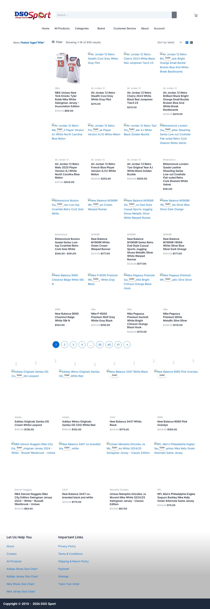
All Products (14, 561)
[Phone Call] (168, 603)
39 (99, 344)
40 (109, 344)
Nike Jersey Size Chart (21, 591)
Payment (63, 568)
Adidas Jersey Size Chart (22, 576)
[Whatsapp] (175, 603)
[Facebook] (190, 603)
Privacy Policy (67, 546)
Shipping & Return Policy (73, 561)
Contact (12, 553)
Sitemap (63, 576)
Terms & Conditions (70, 553)
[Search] (174, 15)
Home (16, 42)
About (10, 546)
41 (118, 344)
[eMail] (160, 603)
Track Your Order (69, 584)
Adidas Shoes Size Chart (22, 568)
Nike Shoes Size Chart (20, 584)
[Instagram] (197, 603)
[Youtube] (182, 603)
